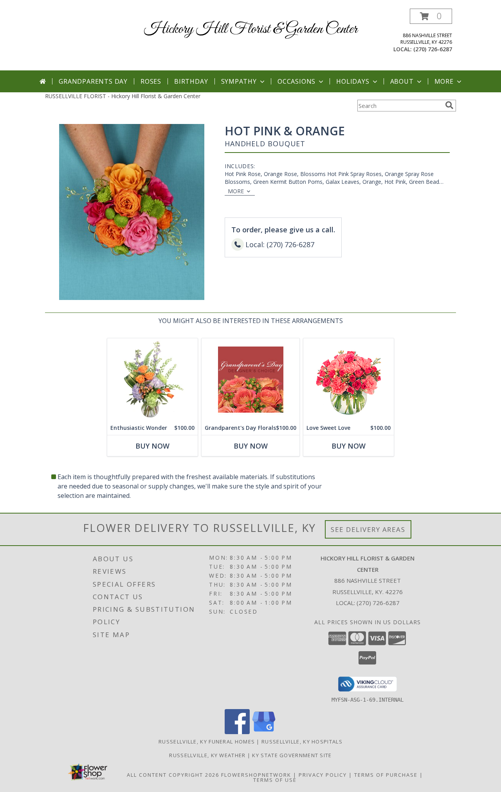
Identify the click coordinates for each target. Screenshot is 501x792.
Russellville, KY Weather (207, 755)
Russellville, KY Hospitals (301, 741)
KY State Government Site (292, 755)
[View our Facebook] (237, 732)
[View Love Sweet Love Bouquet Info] (348, 379)
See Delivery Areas (368, 529)
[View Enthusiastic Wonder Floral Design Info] (152, 379)
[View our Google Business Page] (263, 732)
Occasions (296, 81)
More (444, 81)
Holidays (352, 81)
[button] (431, 16)
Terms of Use (275, 779)
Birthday (191, 81)
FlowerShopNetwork (256, 774)
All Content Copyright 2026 (173, 774)
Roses (151, 81)
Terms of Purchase (386, 774)
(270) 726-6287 (432, 49)
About (402, 81)
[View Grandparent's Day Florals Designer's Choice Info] (250, 379)
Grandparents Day (93, 81)
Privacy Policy (323, 774)
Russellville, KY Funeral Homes (207, 741)
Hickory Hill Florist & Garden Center (250, 29)
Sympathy (239, 81)
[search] (449, 105)
